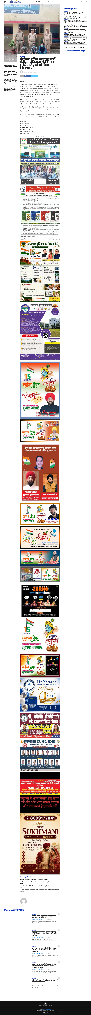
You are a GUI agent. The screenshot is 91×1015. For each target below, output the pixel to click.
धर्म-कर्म (53, 2)
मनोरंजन (44, 2)
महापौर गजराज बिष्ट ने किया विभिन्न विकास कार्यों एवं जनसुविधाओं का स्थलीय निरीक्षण (10, 73)
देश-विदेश (38, 2)
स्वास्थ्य (58, 2)
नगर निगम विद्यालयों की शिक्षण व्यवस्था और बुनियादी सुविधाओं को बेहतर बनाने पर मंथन (10, 81)
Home (40, 1005)
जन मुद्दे (34, 6)
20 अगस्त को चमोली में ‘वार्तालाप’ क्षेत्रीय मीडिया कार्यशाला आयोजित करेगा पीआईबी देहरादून (10, 88)
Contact (45, 1005)
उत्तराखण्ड (28, 2)
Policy (50, 1005)
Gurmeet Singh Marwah (30, 70)
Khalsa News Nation (47, 1009)
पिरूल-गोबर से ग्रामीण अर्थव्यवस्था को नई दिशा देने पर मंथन (10, 67)
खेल (49, 2)
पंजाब (33, 2)
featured (30, 895)
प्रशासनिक (28, 6)
